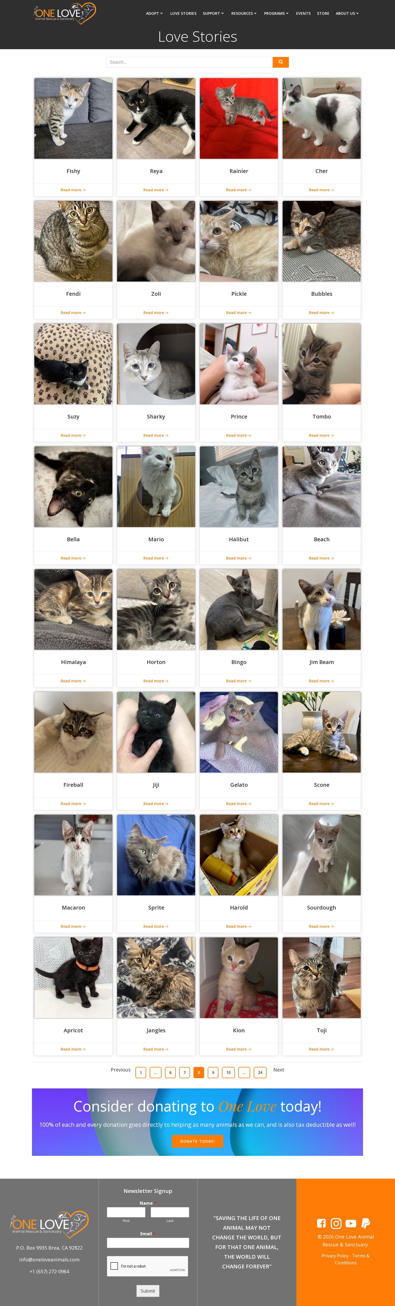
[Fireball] (73, 732)
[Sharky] (156, 363)
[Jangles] (156, 977)
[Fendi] (73, 241)
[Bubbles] (322, 241)
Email (148, 1234)
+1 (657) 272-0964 (49, 1271)
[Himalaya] (73, 609)
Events (303, 13)
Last (170, 1220)
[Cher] (322, 118)
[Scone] (322, 732)
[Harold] (239, 854)
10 (230, 1072)
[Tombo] (322, 363)
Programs (274, 13)
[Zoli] (156, 241)
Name (148, 1203)
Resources (242, 13)
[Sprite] (156, 854)
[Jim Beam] (322, 609)
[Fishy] (73, 118)
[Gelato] (239, 732)
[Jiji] (156, 732)
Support (211, 13)
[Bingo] (239, 609)
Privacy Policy (335, 1256)
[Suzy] (73, 363)
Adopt (152, 13)
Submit (148, 1291)
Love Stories (183, 13)
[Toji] (322, 977)
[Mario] (156, 486)
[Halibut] (239, 486)
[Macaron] (73, 854)
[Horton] (156, 609)
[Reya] (156, 118)
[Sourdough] (322, 854)
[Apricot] (73, 977)
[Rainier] (239, 118)
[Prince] (239, 363)
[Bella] (73, 486)
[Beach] (322, 486)
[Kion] (239, 977)
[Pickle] (239, 241)
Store (323, 13)
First (126, 1220)
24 (262, 1072)
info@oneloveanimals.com (49, 1259)
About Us (345, 13)
